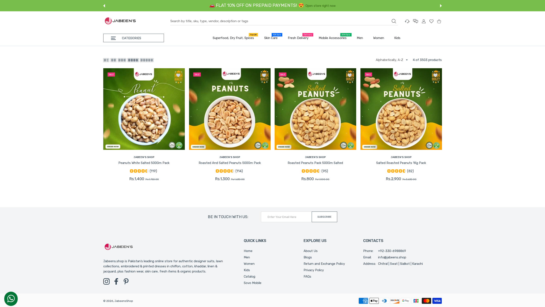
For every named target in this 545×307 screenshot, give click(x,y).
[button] (104, 5)
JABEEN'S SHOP (144, 157)
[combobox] (284, 21)
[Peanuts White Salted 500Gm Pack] (144, 109)
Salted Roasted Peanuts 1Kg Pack (401, 163)
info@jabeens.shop (392, 257)
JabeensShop (124, 301)
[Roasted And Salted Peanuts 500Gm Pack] (230, 109)
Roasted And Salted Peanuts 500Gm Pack (230, 163)
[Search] (394, 21)
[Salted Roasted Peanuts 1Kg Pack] (401, 109)
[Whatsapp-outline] (11, 298)
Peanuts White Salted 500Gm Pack (143, 163)
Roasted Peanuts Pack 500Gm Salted (315, 163)
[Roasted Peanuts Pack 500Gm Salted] (315, 109)
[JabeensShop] (120, 21)
